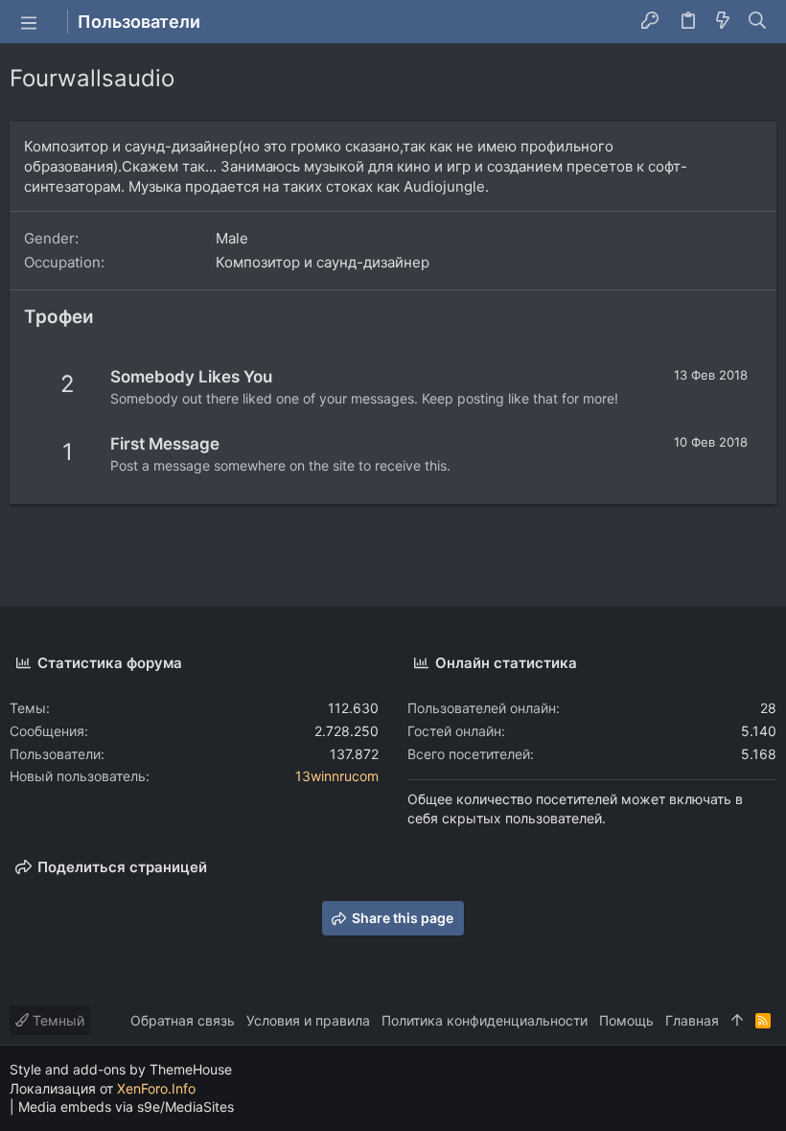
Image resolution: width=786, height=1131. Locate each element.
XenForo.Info (156, 1088)
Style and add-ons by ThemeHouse (121, 1069)
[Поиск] (757, 22)
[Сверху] (737, 1020)
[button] (29, 22)
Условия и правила (308, 1020)
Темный (56, 1020)
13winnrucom (337, 776)
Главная (692, 1020)
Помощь (626, 1020)
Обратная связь (182, 1020)
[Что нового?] (722, 22)
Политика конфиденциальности (484, 1020)
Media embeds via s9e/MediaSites (126, 1106)
